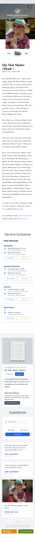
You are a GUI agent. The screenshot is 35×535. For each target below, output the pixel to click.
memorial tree (24, 215)
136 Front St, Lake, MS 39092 (16, 254)
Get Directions (10, 258)
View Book (9, 374)
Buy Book (19, 374)
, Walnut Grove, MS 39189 (16, 314)
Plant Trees (24, 258)
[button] (17, 491)
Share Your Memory (12, 403)
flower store (23, 218)
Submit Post (17, 434)
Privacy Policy (12, 527)
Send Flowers (24, 318)
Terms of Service (22, 527)
